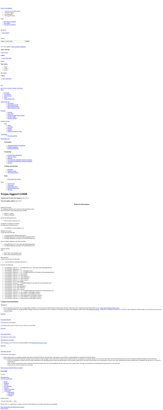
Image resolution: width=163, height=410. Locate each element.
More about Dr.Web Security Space (109, 308)
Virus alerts (10, 185)
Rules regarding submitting (18, 46)
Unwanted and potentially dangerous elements (19, 161)
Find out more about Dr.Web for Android (12, 368)
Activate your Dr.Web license (12, 11)
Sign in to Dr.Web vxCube (14, 131)
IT (12, 88)
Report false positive (12, 106)
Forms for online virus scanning (15, 115)
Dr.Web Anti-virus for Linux (39, 343)
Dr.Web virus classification (14, 155)
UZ (18, 88)
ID (22, 88)
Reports (9, 128)
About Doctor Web (9, 99)
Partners (6, 387)
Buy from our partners (10, 21)
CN (4, 88)
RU (2, 88)
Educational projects (12, 172)
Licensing (10, 127)
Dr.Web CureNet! (12, 118)
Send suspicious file (12, 105)
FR (10, 88)
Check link (10, 114)
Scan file (9, 112)
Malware (9, 158)
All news (9, 189)
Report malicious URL (13, 108)
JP (14, 88)
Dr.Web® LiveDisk (94, 309)
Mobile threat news (12, 186)
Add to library (5, 33)
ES (8, 88)
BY (20, 88)
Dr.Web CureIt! (11, 117)
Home (5, 381)
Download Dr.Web (10, 15)
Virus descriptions (12, 136)
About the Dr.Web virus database (16, 145)
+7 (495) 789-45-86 (6, 58)
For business (7, 94)
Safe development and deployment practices (12, 407)
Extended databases (12, 147)
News (5, 97)
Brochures (10, 169)
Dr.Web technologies (13, 148)
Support (6, 384)
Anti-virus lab (7, 96)
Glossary (9, 163)
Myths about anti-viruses (14, 179)
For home (6, 92)
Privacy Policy (4, 408)
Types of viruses (11, 156)
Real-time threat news (13, 188)
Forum (2, 61)
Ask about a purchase (10, 24)
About (9, 125)
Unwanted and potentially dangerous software (19, 159)
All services (10, 103)
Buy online (7, 23)
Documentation (9, 14)
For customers (8, 386)
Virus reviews (11, 183)
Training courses (11, 171)
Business (6, 383)
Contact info (7, 391)
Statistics (9, 130)
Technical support (9, 12)
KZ (16, 88)
